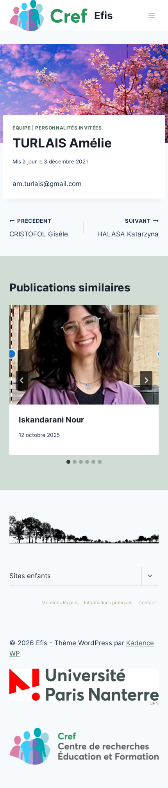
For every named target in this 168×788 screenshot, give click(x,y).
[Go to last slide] (22, 380)
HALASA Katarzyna (128, 228)
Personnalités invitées (68, 128)
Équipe (22, 128)
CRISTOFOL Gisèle (38, 228)
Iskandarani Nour (51, 419)
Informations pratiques (108, 602)
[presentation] (84, 355)
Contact (147, 602)
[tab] (68, 462)
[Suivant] (146, 380)
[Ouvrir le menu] (151, 15)
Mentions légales (60, 602)
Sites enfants (30, 576)
